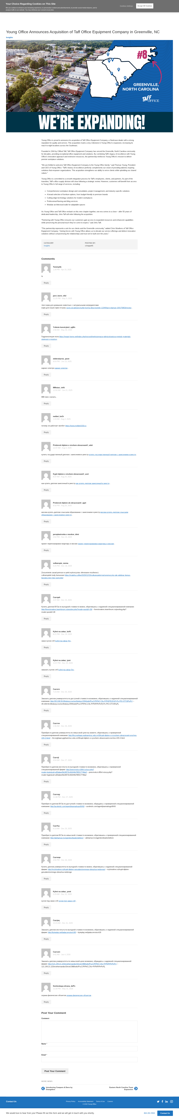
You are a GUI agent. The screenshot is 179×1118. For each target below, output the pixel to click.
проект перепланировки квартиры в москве (96, 544)
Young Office (92, 1104)
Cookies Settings (126, 6)
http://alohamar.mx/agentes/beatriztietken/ (66, 838)
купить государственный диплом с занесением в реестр (112, 454)
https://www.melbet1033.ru (75, 426)
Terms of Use (100, 1101)
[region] (89, 6)
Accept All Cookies (144, 6)
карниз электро (61, 368)
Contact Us (11, 1101)
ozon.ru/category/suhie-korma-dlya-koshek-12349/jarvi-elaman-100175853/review (98, 308)
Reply (46, 283)
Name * (44, 1044)
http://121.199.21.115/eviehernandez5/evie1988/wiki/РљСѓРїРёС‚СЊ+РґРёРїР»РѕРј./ (82, 964)
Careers (110, 1101)
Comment (45, 1018)
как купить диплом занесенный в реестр (92, 483)
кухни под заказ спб (67, 901)
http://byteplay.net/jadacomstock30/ (62, 932)
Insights (9, 37)
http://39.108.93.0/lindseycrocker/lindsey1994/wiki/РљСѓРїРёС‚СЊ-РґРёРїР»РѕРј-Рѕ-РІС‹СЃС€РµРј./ (91, 701)
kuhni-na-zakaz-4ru (63, 641)
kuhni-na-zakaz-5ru (66, 670)
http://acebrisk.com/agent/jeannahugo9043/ (67, 806)
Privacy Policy (70, 1101)
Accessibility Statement (85, 1101)
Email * (44, 1055)
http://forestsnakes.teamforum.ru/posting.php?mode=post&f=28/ (66, 609)
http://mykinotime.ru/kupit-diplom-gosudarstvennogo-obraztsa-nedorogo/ (76, 869)
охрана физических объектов (78, 995)
